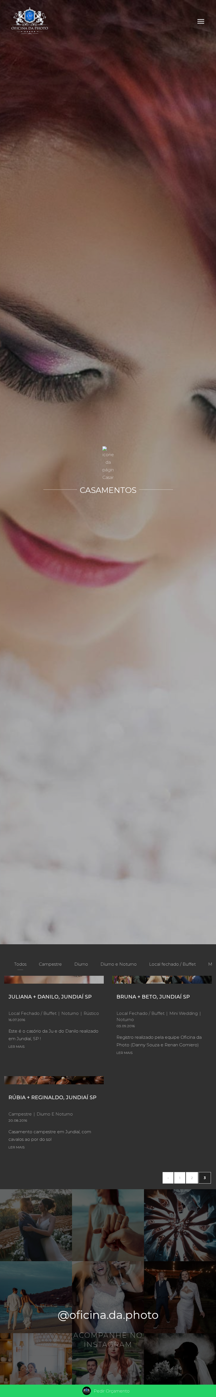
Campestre (50, 964)
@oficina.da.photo (108, 1315)
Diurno (81, 964)
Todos (20, 964)
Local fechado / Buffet (172, 964)
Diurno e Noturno (118, 964)
